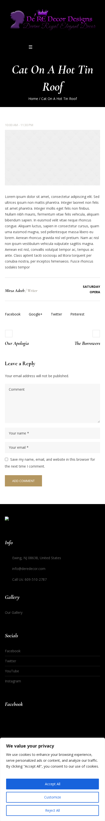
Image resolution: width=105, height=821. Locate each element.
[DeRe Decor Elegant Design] (52, 21)
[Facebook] (44, 47)
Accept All (52, 784)
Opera (95, 292)
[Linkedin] (38, 47)
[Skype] (63, 47)
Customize (52, 797)
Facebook (13, 314)
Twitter (56, 314)
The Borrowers (87, 343)
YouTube (12, 671)
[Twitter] (57, 47)
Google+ (35, 314)
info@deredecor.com (28, 568)
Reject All (52, 810)
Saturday (91, 286)
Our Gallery (13, 612)
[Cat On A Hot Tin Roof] (52, 157)
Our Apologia (17, 343)
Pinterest (77, 314)
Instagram (13, 681)
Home (33, 98)
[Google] (50, 47)
